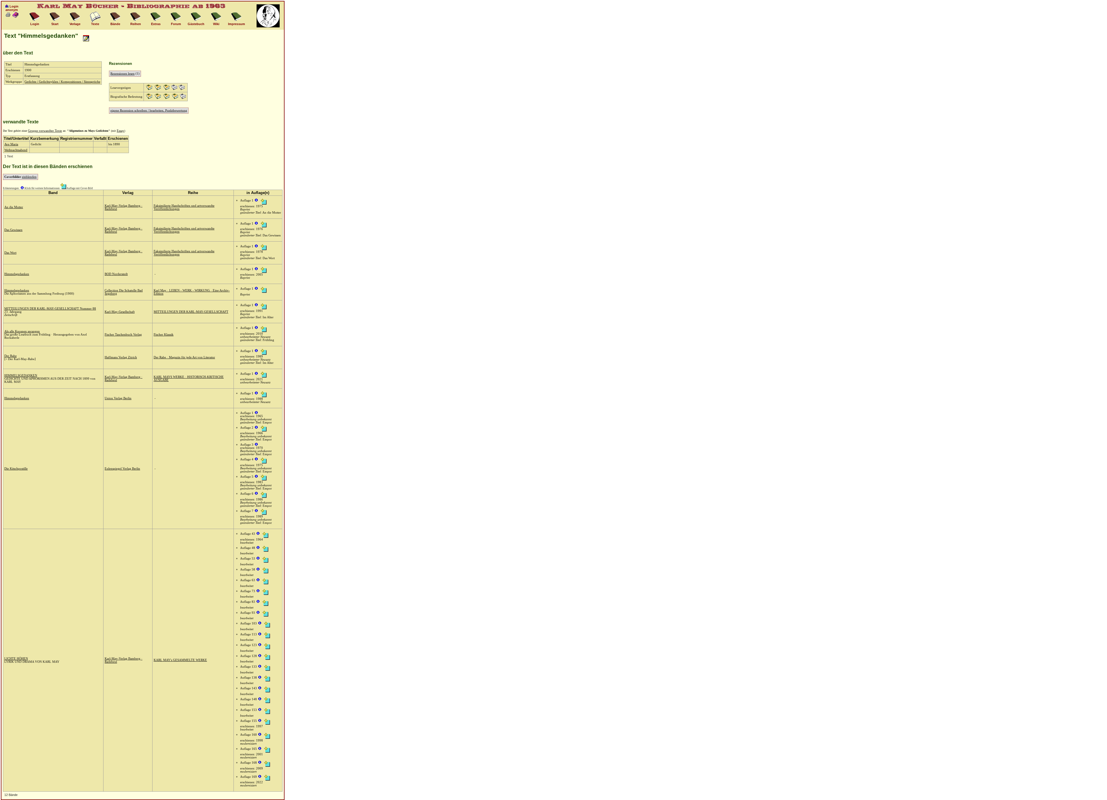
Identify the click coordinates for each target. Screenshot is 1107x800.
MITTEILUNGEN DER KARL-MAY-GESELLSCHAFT (191, 311)
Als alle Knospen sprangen (22, 331)
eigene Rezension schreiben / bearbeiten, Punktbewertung (148, 110)
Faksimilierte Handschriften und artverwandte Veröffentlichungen (184, 207)
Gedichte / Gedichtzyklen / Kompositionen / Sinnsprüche (62, 81)
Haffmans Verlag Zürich (121, 357)
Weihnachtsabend (15, 150)
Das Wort (10, 252)
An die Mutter (13, 207)
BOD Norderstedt (116, 274)
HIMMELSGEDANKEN (20, 375)
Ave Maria (11, 144)
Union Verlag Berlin (118, 398)
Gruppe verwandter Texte (45, 130)
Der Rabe (10, 355)
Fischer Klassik (164, 334)
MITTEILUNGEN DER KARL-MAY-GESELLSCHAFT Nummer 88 (50, 308)
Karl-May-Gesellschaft (120, 311)
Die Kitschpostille (16, 468)
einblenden (29, 176)
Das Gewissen (13, 229)
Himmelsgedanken (16, 274)
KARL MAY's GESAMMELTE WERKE (180, 660)
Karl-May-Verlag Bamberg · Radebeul (123, 207)
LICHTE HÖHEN (16, 658)
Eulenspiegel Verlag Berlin (122, 468)
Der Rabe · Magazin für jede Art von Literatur (184, 357)
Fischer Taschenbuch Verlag (123, 334)
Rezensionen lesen (122, 73)
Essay (120, 130)
